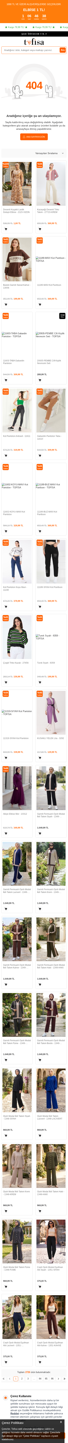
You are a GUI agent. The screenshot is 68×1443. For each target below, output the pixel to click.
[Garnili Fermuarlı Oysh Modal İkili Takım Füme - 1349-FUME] (17, 1015)
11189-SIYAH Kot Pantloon (49, 587)
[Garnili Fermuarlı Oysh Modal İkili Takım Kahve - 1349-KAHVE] (17, 939)
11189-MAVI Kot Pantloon (49, 285)
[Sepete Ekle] (5, 229)
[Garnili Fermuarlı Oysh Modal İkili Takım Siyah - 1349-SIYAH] (51, 788)
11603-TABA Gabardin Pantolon (13, 362)
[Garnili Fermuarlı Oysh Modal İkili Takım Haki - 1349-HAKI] (51, 939)
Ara (63, 50)
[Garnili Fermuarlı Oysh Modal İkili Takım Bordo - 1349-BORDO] (51, 1015)
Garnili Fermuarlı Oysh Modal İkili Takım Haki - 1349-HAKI (51, 966)
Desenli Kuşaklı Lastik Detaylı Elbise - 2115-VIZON (16, 211)
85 (46, 1378)
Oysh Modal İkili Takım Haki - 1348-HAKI (50, 1193)
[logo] (34, 41)
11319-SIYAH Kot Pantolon (16, 738)
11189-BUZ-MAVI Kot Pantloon (47, 513)
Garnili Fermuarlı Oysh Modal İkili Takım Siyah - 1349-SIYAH (51, 815)
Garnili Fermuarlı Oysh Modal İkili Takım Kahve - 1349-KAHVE (17, 966)
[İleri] (58, 1379)
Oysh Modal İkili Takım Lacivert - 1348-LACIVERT (49, 1117)
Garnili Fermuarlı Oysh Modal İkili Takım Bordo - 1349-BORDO (51, 1042)
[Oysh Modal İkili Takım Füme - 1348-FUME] (17, 1242)
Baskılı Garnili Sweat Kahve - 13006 (17, 286)
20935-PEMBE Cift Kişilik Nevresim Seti (49, 362)
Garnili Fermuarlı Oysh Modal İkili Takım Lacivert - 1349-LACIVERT (17, 891)
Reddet (14, 1413)
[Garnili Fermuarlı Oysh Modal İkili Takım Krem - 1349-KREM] (51, 864)
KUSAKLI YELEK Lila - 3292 (50, 738)
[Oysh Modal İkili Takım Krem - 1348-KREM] (17, 1166)
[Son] (64, 1379)
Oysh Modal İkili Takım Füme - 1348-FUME (16, 1268)
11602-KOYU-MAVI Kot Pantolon (14, 513)
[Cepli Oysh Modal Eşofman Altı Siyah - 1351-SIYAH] (51, 1242)
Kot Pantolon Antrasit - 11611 (16, 436)
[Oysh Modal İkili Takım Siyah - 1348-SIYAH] (17, 1090)
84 (40, 1378)
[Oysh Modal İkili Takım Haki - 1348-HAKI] (51, 1166)
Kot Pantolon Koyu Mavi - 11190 (15, 588)
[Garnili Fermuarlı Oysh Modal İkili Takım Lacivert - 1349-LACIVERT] (17, 864)
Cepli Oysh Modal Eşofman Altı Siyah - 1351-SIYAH (50, 1268)
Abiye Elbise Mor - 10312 (15, 814)
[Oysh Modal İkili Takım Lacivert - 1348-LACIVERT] (51, 1090)
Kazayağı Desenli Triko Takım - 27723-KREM (48, 211)
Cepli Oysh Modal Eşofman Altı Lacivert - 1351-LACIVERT (16, 1344)
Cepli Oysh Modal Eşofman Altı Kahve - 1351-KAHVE (50, 1344)
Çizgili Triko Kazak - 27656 (16, 663)
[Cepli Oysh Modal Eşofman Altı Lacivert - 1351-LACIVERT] (17, 1317)
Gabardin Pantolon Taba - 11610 (49, 437)
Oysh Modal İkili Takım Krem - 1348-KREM (16, 1193)
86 (52, 1378)
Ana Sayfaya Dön (35, 137)
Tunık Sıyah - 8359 (46, 663)
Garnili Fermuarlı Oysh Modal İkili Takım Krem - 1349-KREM (51, 891)
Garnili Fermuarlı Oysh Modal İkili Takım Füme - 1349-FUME (17, 1042)
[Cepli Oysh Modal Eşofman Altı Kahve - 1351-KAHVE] (51, 1317)
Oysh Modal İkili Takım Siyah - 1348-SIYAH (16, 1117)
